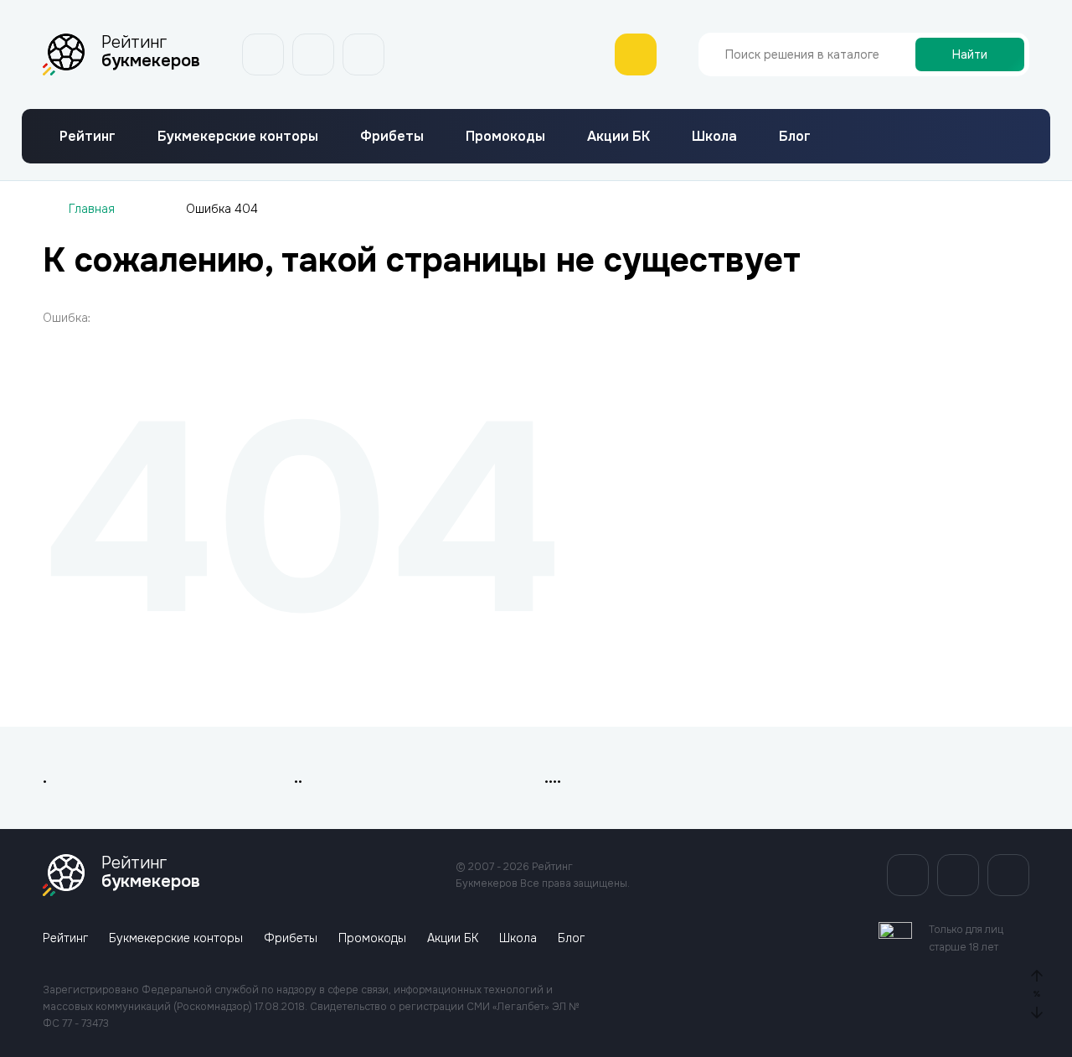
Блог (795, 136)
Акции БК (618, 136)
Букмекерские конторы (237, 136)
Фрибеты (392, 136)
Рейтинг (87, 136)
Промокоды (505, 136)
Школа (714, 136)
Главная (92, 208)
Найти (969, 54)
